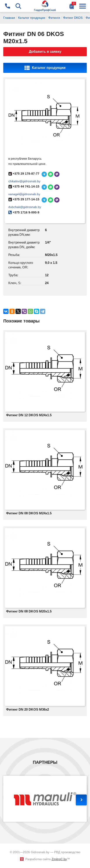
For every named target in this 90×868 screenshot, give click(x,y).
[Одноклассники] (12, 311)
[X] (18, 311)
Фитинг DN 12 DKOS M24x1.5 (29, 415)
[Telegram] (42, 311)
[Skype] (36, 311)
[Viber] (24, 311)
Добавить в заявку (45, 51)
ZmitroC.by (59, 859)
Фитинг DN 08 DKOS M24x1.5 (29, 513)
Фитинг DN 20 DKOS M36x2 (27, 709)
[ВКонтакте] (6, 311)
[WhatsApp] (30, 311)
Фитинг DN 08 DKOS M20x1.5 (29, 611)
